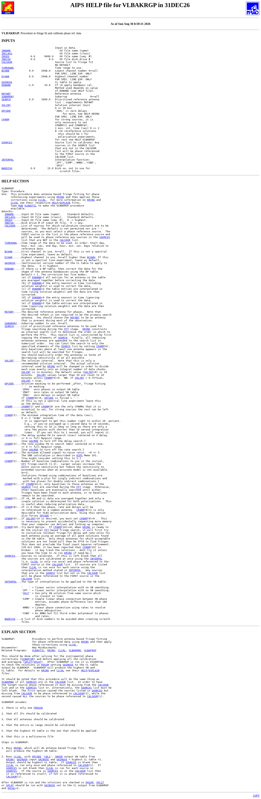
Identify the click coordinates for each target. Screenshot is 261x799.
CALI (47, 756)
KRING (60, 197)
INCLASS (7, 53)
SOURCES (7, 142)
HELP (55, 202)
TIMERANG (8, 67)
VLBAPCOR (27, 659)
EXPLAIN (65, 202)
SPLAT (37, 661)
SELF (26, 593)
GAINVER (22, 759)
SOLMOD (33, 441)
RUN (20, 205)
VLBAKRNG (75, 650)
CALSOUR (7, 62)
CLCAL (42, 199)
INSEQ (5, 56)
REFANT (6, 93)
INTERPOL (8, 159)
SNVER (59, 756)
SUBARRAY (8, 96)
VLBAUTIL (30, 205)
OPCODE (6, 110)
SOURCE (50, 573)
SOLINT (6, 105)
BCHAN (5, 70)
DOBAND (6, 85)
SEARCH (6, 99)
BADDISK (7, 168)
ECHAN (5, 76)
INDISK (6, 59)
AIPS (79, 455)
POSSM (45, 664)
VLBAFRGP (90, 650)
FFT (66, 329)
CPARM (5, 119)
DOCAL (11, 788)
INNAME (6, 50)
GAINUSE (7, 82)
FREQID (38, 707)
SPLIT (28, 661)
